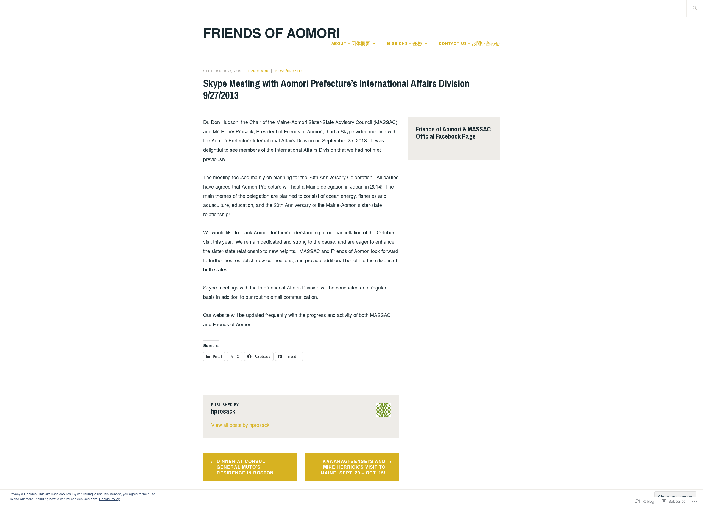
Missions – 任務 (404, 43)
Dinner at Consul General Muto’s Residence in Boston (245, 467)
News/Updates (289, 71)
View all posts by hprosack (240, 424)
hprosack (258, 71)
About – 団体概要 (350, 43)
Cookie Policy (109, 498)
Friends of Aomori (271, 32)
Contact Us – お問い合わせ (469, 43)
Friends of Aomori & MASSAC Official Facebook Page (453, 132)
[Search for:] (694, 8)
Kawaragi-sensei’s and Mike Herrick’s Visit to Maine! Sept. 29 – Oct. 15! (353, 467)
